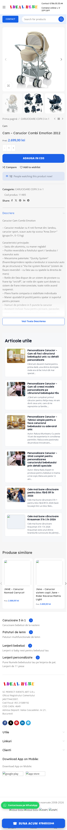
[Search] (58, 19)
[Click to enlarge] (8, 83)
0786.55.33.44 (48, 5)
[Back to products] (8, 123)
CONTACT (10, 19)
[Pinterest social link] (20, 204)
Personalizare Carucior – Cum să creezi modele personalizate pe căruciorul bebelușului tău (42, 393)
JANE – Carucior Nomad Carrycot (14, 610)
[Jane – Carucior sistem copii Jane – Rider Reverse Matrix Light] (48, 592)
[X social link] (16, 204)
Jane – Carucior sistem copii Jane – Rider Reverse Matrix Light (47, 613)
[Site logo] (23, 6)
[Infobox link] (17, 640)
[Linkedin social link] (24, 204)
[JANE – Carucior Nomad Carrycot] (17, 592)
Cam (4, 129)
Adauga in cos (32, 162)
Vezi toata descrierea (32, 325)
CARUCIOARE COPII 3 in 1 (35, 115)
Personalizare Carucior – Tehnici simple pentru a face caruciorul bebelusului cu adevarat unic (42, 430)
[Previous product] (4, 123)
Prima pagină (9, 115)
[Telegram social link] (28, 204)
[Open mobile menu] (4, 7)
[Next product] (12, 123)
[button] (5, 58)
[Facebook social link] (12, 204)
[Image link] (18, 703)
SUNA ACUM (26, 823)
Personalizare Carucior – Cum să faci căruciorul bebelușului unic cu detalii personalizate (42, 359)
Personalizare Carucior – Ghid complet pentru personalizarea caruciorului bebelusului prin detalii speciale (42, 469)
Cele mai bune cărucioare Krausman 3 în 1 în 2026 (41, 532)
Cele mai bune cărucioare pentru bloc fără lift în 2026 (41, 502)
